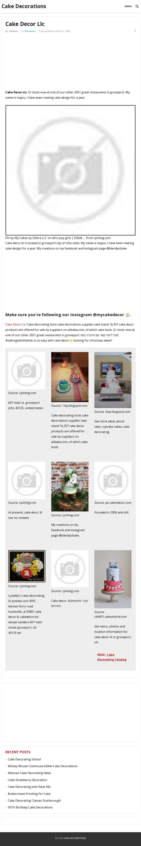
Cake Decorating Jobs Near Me (29, 787)
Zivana (13, 31)
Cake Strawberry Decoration (27, 780)
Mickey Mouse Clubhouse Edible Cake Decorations (42, 766)
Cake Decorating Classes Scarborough (34, 800)
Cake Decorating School (24, 759)
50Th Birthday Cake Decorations (30, 807)
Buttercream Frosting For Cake (29, 794)
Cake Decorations (23, 6)
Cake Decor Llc (15, 324)
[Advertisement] (70, 64)
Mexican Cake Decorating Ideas (29, 773)
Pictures (30, 31)
